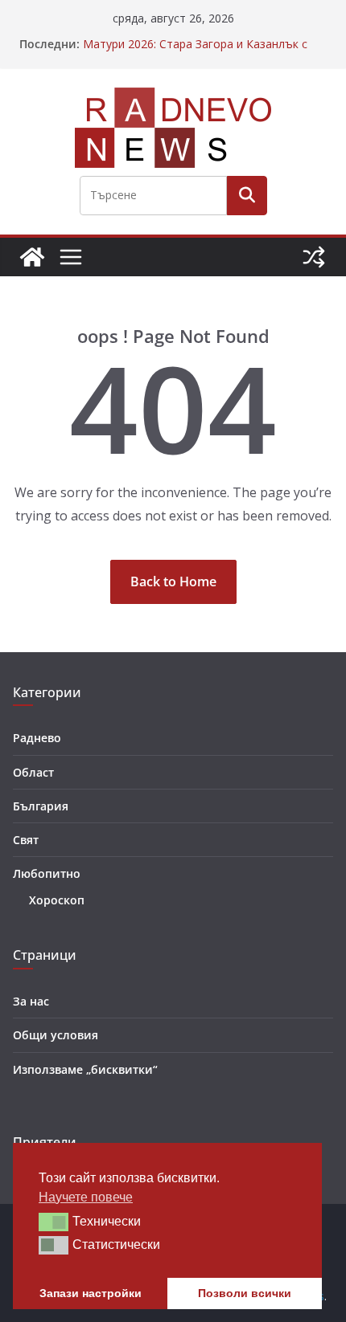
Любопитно (46, 873)
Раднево (37, 737)
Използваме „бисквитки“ (85, 1069)
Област (33, 772)
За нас (31, 1001)
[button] (53, 1221)
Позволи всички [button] (244, 1293)
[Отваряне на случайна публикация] (314, 257)
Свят (26, 839)
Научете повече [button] (86, 1197)
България (40, 806)
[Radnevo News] (32, 257)
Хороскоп (56, 900)
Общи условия (55, 1035)
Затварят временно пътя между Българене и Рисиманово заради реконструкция (203, 35)
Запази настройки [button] (90, 1293)
